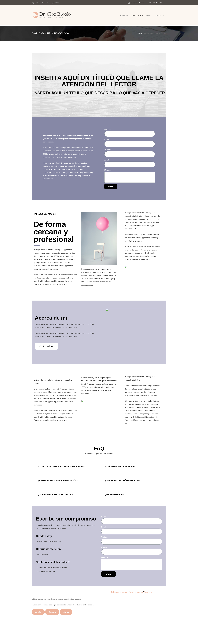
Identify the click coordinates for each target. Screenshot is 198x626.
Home (140, 33)
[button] (46, 346)
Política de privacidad (119, 592)
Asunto (107, 160)
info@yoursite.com (137, 3)
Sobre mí (124, 15)
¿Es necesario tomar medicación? (58, 480)
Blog (148, 15)
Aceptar (38, 612)
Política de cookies (136, 592)
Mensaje (107, 170)
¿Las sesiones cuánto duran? (122, 480)
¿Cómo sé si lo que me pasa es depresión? (62, 466)
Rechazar (52, 612)
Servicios (136, 15)
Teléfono (107, 150)
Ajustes (66, 612)
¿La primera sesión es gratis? (55, 494)
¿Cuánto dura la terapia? (120, 466)
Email (106, 139)
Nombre (107, 129)
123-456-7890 (157, 3)
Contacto (159, 15)
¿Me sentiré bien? (115, 494)
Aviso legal (148, 592)
